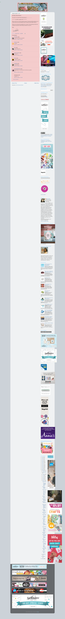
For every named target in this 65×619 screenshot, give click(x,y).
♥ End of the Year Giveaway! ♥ (47, 291)
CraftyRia (15, 63)
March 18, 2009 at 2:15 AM (18, 55)
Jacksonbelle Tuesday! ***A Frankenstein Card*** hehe (44, 492)
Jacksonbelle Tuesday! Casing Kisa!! (44, 516)
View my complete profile (44, 221)
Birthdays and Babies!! (44, 497)
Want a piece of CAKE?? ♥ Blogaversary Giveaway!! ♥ (49, 271)
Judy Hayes (42, 85)
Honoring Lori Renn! (43, 552)
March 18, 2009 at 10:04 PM (18, 72)
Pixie (15, 47)
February (44, 554)
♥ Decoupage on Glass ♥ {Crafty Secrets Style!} (48, 317)
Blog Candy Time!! (44, 513)
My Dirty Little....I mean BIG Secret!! (44, 520)
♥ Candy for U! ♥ (47, 277)
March (44, 480)
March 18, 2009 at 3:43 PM (18, 60)
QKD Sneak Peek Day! (44, 549)
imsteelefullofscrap (17, 68)
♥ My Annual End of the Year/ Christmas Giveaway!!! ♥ (48, 265)
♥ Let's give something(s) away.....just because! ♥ (48, 310)
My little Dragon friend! (43, 487)
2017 (43, 459)
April (43, 479)
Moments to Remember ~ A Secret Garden (44, 536)
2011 (42, 467)
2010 (43, 468)
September (44, 472)
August (44, 474)
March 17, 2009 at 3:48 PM (18, 39)
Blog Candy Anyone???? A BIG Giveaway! (49, 298)
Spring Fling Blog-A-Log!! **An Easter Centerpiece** (44, 506)
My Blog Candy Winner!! (44, 510)
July (43, 475)
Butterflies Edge (43, 533)
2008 (43, 558)
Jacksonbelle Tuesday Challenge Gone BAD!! (44, 483)
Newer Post (14, 83)
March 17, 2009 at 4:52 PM (18, 44)
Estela (15, 58)
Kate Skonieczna (47, 85)
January (44, 556)
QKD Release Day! (44, 540)
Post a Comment (15, 79)
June (43, 476)
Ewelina (42, 86)
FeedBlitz (46, 96)
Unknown (15, 42)
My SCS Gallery (43, 194)
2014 (43, 463)
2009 (43, 469)
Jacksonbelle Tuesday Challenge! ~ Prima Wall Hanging (44, 544)
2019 (43, 457)
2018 (43, 458)
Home (25, 83)
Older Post (36, 83)
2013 (43, 464)
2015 (43, 462)
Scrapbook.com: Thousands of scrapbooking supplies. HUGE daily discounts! (46, 141)
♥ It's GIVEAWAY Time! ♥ (48, 304)
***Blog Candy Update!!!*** (44, 524)
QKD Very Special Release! (44, 500)
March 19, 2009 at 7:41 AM (18, 77)
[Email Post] (25, 33)
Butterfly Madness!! (44, 502)
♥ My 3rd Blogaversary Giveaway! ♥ (48, 284)
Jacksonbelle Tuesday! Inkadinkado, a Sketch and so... (44, 529)
